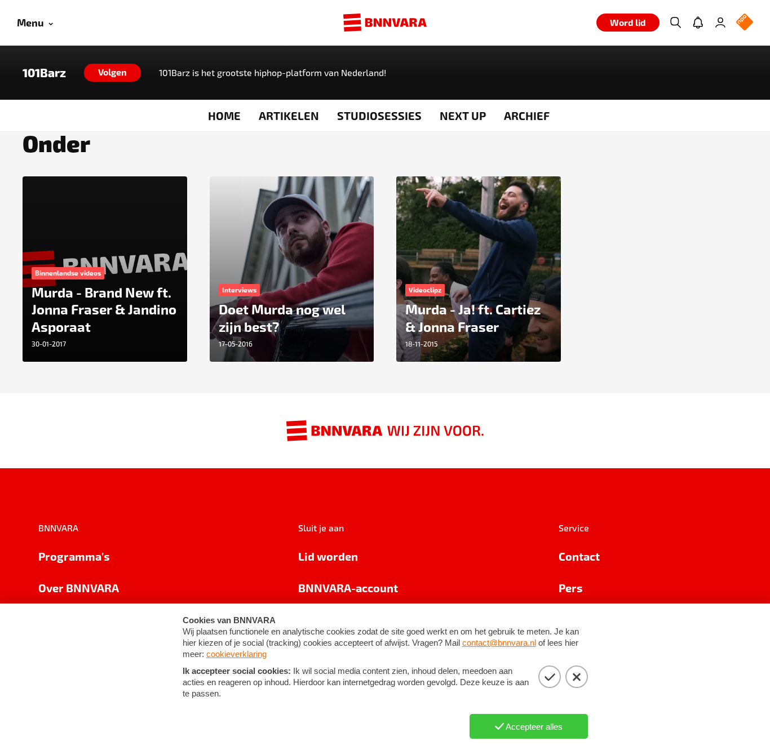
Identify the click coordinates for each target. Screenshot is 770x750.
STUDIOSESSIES (379, 115)
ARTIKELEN (289, 115)
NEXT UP (463, 115)
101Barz (44, 72)
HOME (224, 115)
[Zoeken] (675, 22)
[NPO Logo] (744, 23)
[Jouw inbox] (698, 22)
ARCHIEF (527, 115)
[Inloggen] (720, 22)
